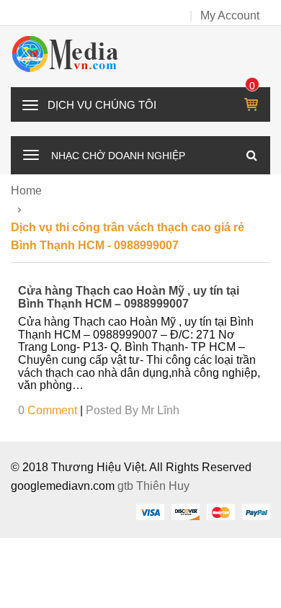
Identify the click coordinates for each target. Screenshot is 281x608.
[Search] (251, 155)
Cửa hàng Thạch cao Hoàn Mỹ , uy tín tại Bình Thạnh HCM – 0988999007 (128, 297)
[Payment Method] (149, 511)
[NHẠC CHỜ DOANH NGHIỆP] (31, 153)
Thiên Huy (162, 486)
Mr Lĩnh (160, 410)
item (252, 85)
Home (26, 190)
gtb (126, 486)
